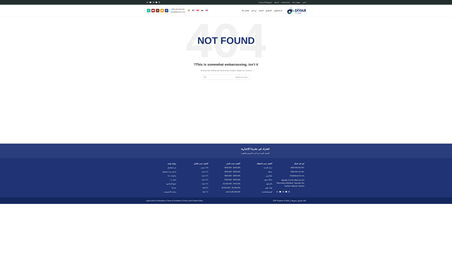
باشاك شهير (268, 180)
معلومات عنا (172, 176)
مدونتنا (174, 188)
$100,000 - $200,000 (232, 168)
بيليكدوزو (269, 176)
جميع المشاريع (171, 184)
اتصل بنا (173, 180)
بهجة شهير (268, 188)
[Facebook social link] (159, 2)
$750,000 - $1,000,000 (231, 184)
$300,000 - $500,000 (232, 176)
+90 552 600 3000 (178, 9)
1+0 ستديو (204, 168)
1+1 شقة (205, 172)
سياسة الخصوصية (170, 192)
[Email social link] (156, 2)
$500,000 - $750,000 (232, 180)
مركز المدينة (268, 168)
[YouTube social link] (150, 2)
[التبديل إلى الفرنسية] (193, 10)
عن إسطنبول (171, 168)
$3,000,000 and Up (233, 192)
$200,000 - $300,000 (232, 172)
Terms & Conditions (174, 201)
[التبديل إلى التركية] (198, 10)
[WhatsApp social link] (147, 2)
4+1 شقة (205, 184)
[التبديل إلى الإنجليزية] (207, 10)
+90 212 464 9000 (297, 172)
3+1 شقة (205, 180)
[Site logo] (296, 10)
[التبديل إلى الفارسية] (189, 10)
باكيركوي (269, 184)
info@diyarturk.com (178, 12)
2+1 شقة (205, 176)
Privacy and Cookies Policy (193, 201)
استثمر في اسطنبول (169, 172)
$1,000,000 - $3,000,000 (231, 188)
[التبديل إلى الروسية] (202, 10)
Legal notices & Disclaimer (156, 201)
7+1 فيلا (205, 192)
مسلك (270, 172)
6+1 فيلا (205, 188)
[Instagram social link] (153, 2)
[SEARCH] (205, 77)
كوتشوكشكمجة (267, 192)
